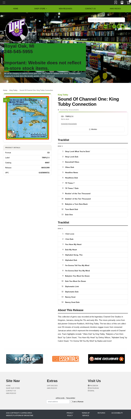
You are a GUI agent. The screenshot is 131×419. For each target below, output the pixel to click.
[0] (128, 3)
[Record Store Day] (110, 26)
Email (91, 391)
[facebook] (114, 26)
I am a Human (77, 402)
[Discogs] (105, 26)
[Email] (123, 26)
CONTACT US (90, 9)
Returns (101, 413)
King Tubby (13, 90)
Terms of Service (86, 414)
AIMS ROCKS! (115, 9)
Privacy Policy (70, 414)
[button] (40, 8)
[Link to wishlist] (116, 3)
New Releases (65, 9)
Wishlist (94, 129)
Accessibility (117, 413)
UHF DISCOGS (52, 386)
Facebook (93, 386)
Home (5, 90)
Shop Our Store (13, 388)
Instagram (94, 388)
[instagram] (118, 26)
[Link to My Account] (122, 3)
